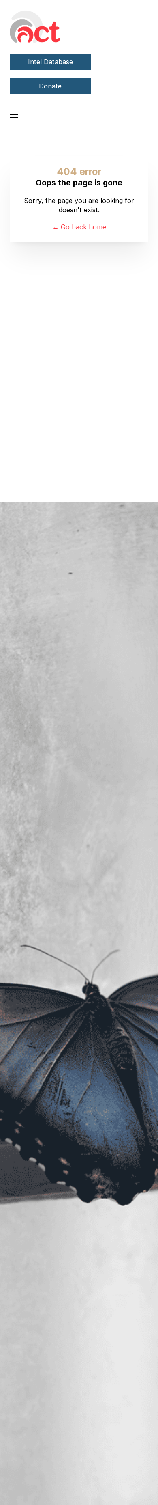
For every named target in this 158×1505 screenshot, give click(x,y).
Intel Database (50, 62)
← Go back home (79, 227)
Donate (50, 86)
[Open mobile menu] (14, 115)
